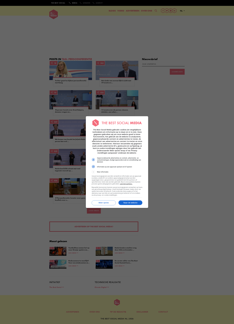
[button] (117, 172)
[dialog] (117, 162)
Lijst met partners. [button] (126, 184)
